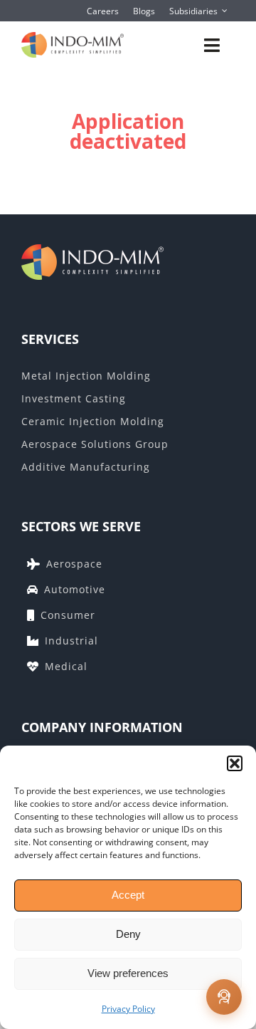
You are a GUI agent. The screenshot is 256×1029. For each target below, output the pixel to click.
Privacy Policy (128, 1009)
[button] (235, 763)
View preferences (128, 973)
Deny (128, 934)
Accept (128, 895)
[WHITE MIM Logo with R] (54, 251)
